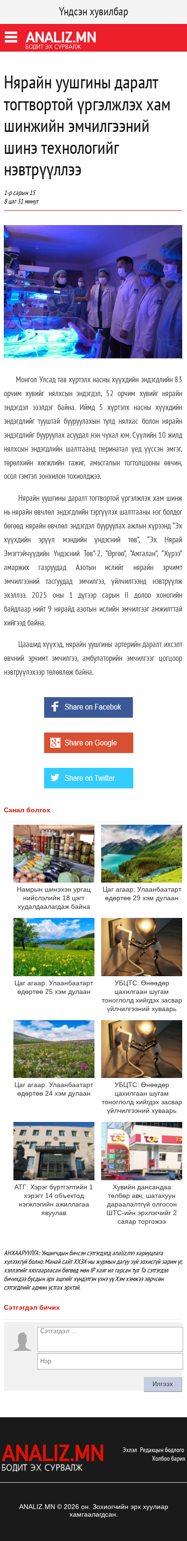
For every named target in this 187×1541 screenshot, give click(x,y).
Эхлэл (130, 1449)
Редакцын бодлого (162, 1449)
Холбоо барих (169, 1458)
